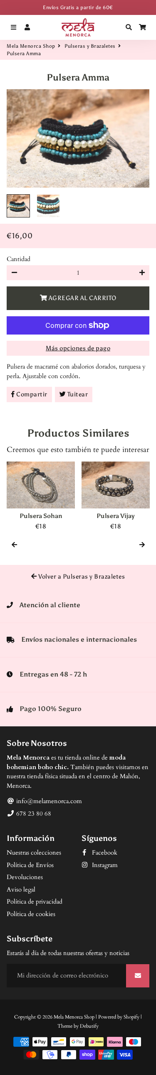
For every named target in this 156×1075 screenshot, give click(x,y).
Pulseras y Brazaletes (90, 46)
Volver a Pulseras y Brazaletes (81, 576)
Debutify (89, 1026)
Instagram (104, 865)
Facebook (103, 852)
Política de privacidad (34, 901)
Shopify (131, 1017)
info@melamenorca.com (48, 801)
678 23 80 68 (33, 813)
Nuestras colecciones (34, 852)
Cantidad (18, 259)
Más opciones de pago (78, 348)
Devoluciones (25, 877)
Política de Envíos (30, 865)
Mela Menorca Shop (31, 46)
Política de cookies (31, 914)
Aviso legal (21, 889)
